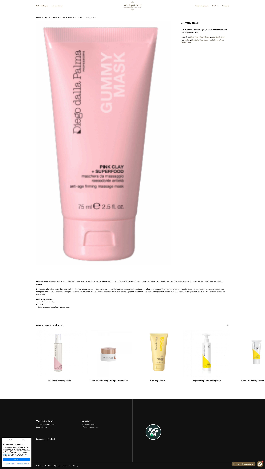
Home (38, 17)
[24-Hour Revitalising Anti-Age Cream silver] (108, 353)
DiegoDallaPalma (197, 40)
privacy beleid (7, 454)
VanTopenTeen (186, 42)
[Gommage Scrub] (157, 353)
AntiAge (187, 40)
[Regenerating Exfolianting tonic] (206, 353)
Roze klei (211, 40)
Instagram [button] (40, 439)
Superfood (219, 40)
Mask (206, 40)
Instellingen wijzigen (23, 463)
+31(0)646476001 (88, 424)
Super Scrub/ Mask (75, 17)
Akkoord (16, 459)
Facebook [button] (51, 439)
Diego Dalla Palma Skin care (54, 17)
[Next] (224, 355)
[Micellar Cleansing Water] (59, 353)
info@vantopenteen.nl (90, 427)
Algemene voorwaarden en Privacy (65, 466)
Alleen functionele (9, 463)
